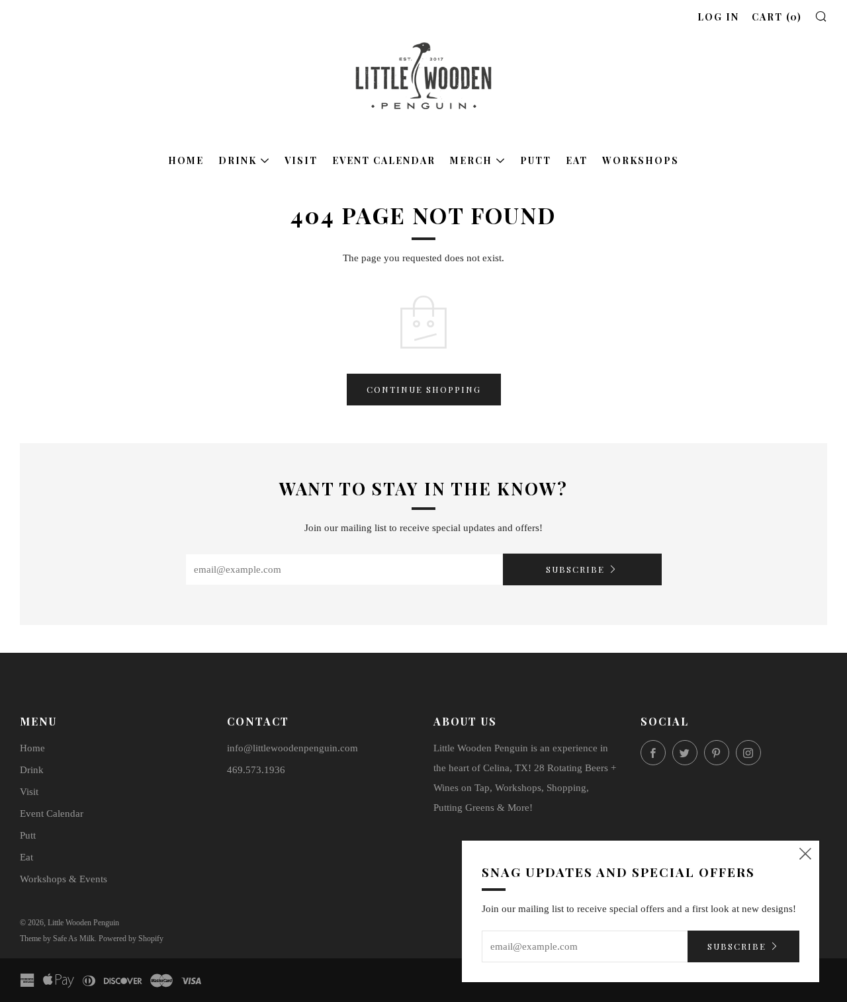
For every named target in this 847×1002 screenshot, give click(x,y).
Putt (535, 160)
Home (186, 160)
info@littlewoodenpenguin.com (292, 748)
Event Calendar (383, 160)
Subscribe (575, 569)
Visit (301, 160)
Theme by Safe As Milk (57, 938)
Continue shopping (424, 389)
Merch (471, 160)
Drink (237, 160)
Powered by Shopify (131, 938)
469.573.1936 (256, 770)
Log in (718, 17)
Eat (577, 160)
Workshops (640, 160)
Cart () (777, 17)
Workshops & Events (63, 879)
